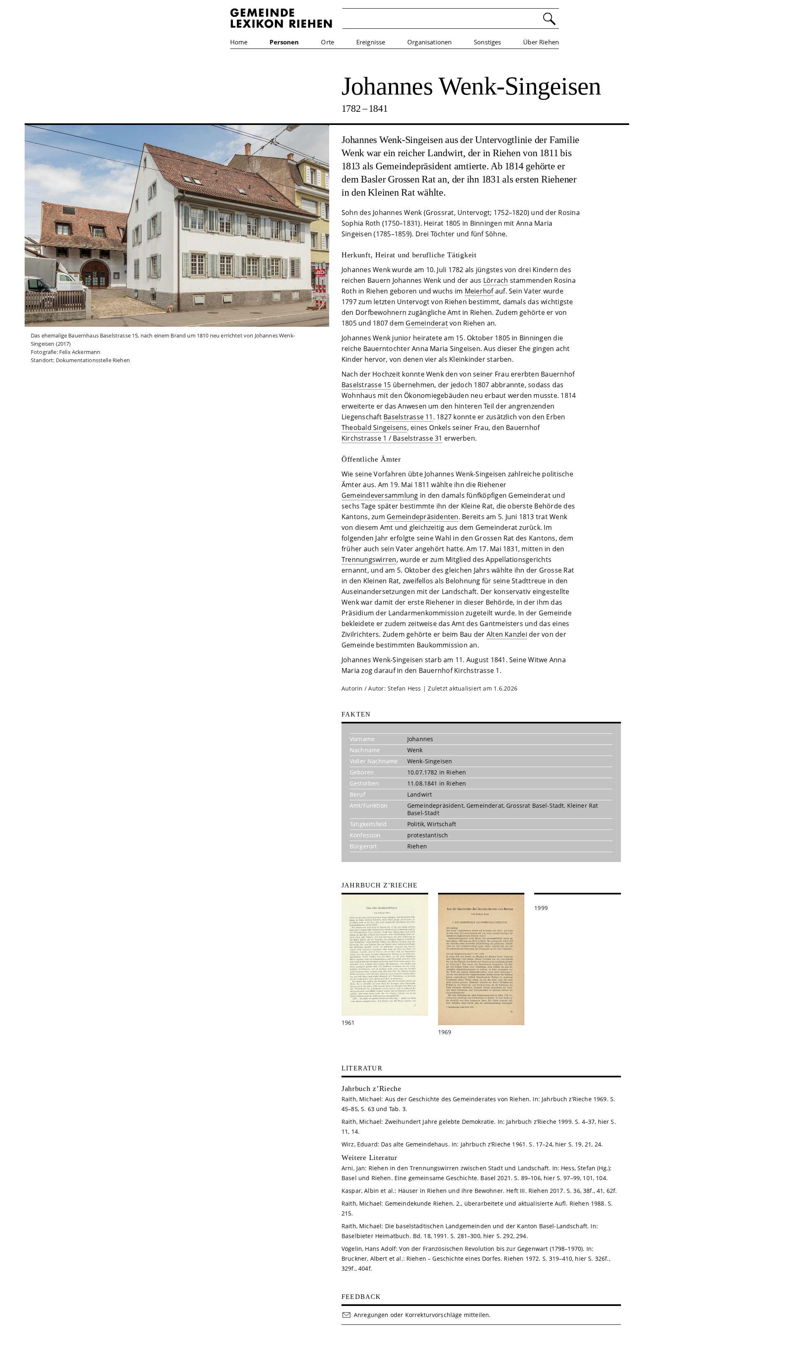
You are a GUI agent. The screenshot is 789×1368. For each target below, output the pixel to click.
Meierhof (479, 291)
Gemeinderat (427, 323)
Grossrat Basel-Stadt (535, 805)
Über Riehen (541, 42)
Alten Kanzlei (507, 634)
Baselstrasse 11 (408, 416)
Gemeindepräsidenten (423, 516)
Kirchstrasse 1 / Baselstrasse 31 (392, 438)
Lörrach (495, 280)
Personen (284, 42)
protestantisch (427, 835)
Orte (327, 42)
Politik (415, 824)
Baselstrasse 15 (366, 384)
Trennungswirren (369, 559)
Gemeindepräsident (435, 805)
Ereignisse (370, 42)
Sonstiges (487, 42)
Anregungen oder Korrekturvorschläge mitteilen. (422, 1315)
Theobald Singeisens (374, 427)
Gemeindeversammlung (379, 495)
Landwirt (419, 794)
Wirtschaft (441, 824)
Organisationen (429, 42)
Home (239, 42)
